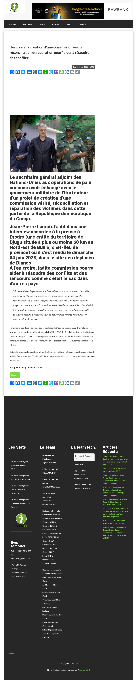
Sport (69, 24)
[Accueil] (14, 7)
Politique (11, 24)
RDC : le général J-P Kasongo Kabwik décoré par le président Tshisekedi (115, 502)
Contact (11, 653)
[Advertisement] (52, 95)
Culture (55, 24)
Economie (27, 24)
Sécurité (14, 375)
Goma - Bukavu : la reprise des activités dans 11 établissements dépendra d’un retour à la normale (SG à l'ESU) (115, 532)
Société (82, 24)
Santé (42, 24)
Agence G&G (84, 670)
